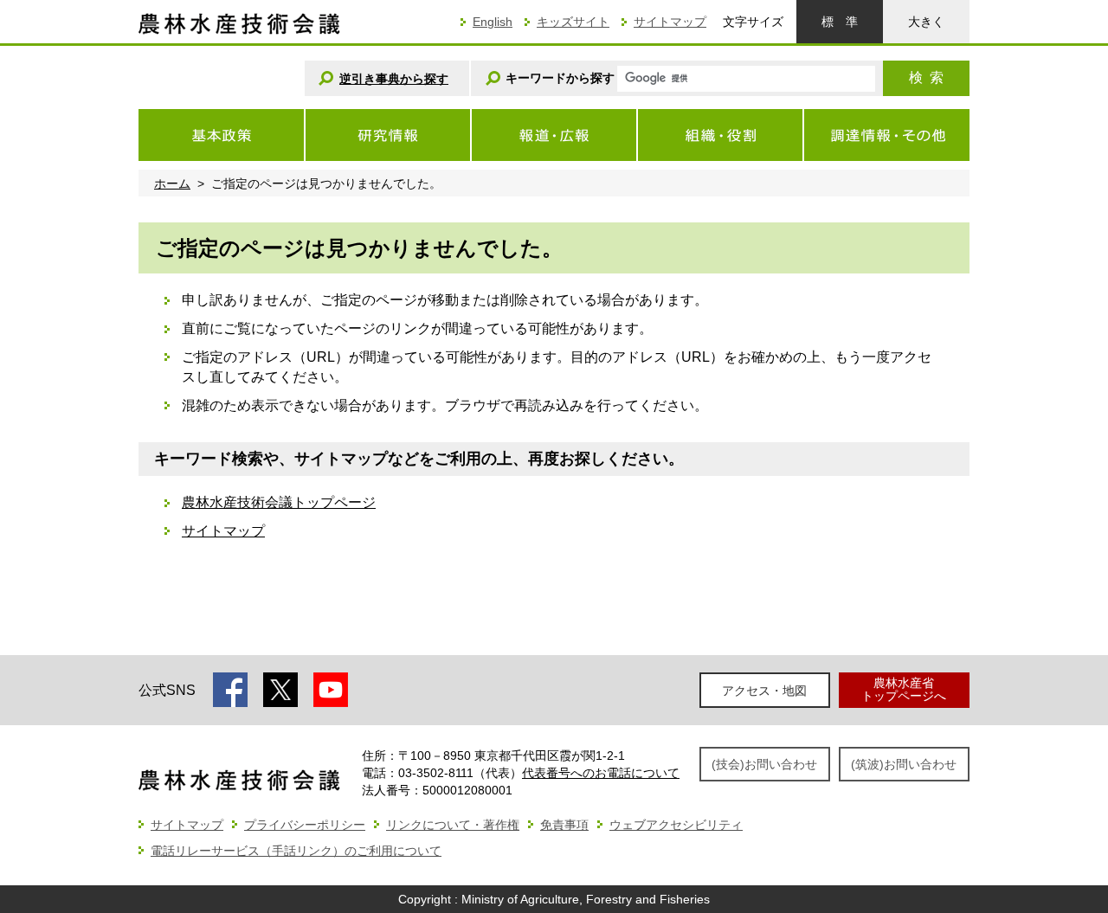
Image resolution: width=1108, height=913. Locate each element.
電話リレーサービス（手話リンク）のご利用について (296, 851)
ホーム (172, 183)
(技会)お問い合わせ (764, 764)
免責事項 (564, 825)
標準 (839, 22)
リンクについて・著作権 (452, 825)
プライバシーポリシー (304, 825)
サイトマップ (670, 22)
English (492, 22)
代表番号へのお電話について (601, 773)
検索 (926, 77)
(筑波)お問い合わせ (904, 764)
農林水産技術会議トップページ (279, 502)
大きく (926, 22)
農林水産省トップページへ (903, 689)
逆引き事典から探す (393, 79)
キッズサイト (573, 22)
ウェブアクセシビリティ (676, 825)
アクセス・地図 (764, 691)
